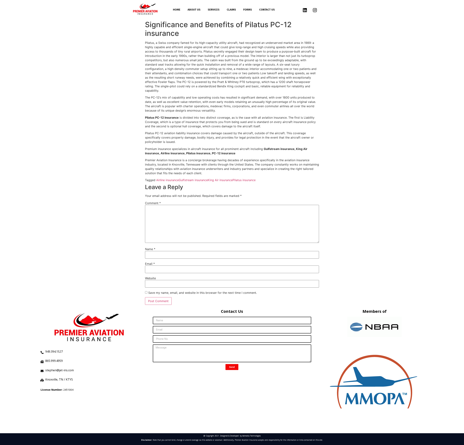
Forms (247, 9)
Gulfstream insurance (193, 180)
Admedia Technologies (251, 435)
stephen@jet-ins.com (59, 370)
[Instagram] (314, 9)
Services (213, 9)
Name (150, 249)
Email (150, 263)
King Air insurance (220, 180)
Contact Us (267, 9)
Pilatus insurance (244, 180)
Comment (153, 203)
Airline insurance (167, 180)
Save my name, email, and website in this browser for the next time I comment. (202, 292)
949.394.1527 (54, 352)
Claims (231, 9)
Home (176, 9)
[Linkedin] (304, 9)
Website (150, 278)
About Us (194, 9)
